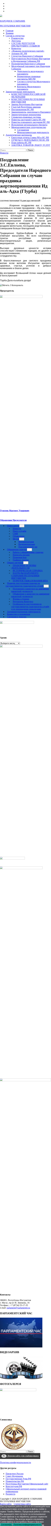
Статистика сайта (22, 1504)
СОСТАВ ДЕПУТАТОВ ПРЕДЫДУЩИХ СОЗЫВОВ (25, 44)
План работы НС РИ (21, 142)
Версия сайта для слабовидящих (23, 1456)
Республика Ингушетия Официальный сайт (27, 1484)
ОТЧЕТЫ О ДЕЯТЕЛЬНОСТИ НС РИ (30, 140)
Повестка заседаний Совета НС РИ (28, 119)
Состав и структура (15, 35)
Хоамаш (9, 33)
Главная (9, 30)
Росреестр (10, 1494)
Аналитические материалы (19, 135)
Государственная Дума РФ (18, 1479)
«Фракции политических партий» (27, 51)
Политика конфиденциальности (15, 1462)
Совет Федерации (14, 1476)
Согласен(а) (6, 1524)
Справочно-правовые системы (26, 117)
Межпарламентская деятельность (33, 132)
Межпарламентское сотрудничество (28, 127)
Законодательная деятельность (20, 91)
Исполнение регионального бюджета (29, 125)
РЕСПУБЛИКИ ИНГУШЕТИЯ (15, 26)
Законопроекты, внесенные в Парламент (31, 112)
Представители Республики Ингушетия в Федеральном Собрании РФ (30, 59)
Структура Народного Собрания (27, 56)
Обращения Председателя (13, 520)
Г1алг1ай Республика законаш (26, 107)
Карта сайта (5, 1504)
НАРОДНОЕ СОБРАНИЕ (12, 21)
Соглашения (23, 130)
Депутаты (16, 41)
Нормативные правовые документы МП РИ (29, 77)
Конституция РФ (14, 1486)
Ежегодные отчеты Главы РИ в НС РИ (30, 137)
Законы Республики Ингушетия (26, 104)
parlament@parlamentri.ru (18, 1308)
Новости (4, 153)
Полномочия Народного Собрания (28, 63)
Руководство (17, 38)
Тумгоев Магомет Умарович (14, 510)
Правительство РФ (15, 1481)
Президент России (15, 1473)
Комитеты (16, 48)
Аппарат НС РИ (19, 53)
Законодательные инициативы (26, 114)
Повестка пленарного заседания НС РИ (30, 122)
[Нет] (43, 1525)
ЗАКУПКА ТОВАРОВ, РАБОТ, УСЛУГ (30, 145)
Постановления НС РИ (22, 109)
